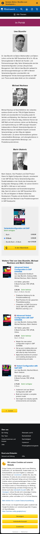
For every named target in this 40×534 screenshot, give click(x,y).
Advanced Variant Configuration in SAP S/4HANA (24, 270)
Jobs (2, 444)
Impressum (15, 532)
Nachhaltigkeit (26, 439)
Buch (7, 234)
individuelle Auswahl (20, 490)
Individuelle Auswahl (20, 521)
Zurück (10, 411)
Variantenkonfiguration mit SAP (17, 228)
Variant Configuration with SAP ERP (26, 367)
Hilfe (23, 456)
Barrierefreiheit (26, 436)
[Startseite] (9, 9)
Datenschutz (24, 532)
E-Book (8, 238)
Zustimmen (18, 475)
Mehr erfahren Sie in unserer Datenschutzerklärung (18, 501)
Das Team (4, 436)
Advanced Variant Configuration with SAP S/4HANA (24, 317)
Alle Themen (21, 14)
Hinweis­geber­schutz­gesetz (30, 446)
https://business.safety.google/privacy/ (14, 511)
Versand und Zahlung (8, 456)
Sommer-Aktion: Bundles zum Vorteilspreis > (16, 3)
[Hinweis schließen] (37, 3)
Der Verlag (4, 433)
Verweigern (5, 492)
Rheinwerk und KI (27, 433)
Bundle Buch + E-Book (13, 242)
